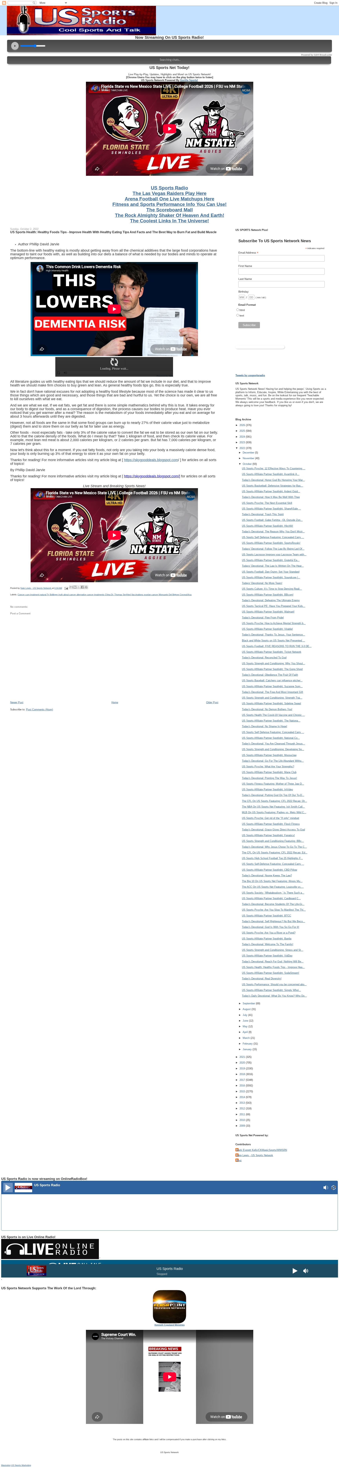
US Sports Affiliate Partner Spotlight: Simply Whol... (271, 990)
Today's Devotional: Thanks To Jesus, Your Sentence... (273, 634)
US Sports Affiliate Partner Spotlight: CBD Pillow (269, 869)
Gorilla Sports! (189, 80)
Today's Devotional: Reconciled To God (264, 657)
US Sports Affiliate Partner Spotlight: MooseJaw (269, 755)
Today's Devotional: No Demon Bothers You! (267, 709)
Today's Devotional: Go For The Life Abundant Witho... (273, 760)
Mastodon (6, 1465)
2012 (243, 1108)
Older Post (212, 702)
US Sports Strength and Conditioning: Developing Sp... (273, 749)
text (242, 315)
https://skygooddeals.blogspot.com (151, 460)
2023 (243, 442)
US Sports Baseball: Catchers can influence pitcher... (272, 680)
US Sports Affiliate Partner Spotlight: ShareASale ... (271, 508)
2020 (243, 1062)
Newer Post (16, 702)
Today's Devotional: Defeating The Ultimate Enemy (271, 600)
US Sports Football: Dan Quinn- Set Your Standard (270, 571)
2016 (243, 1085)
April (246, 1032)
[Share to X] (79, 587)
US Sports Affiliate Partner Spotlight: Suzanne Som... (272, 686)
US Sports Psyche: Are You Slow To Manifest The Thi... (274, 909)
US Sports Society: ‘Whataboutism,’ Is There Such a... (273, 892)
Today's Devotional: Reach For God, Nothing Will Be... (272, 961)
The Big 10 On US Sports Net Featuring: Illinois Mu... (272, 881)
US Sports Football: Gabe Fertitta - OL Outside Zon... (272, 520)
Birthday (243, 291)
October (247, 463)
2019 (243, 1068)
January (247, 1049)
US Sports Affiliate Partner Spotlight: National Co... (271, 737)
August (247, 1009)
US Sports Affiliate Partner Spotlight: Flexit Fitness (271, 823)
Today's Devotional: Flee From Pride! (263, 617)
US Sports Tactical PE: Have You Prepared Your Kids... (273, 606)
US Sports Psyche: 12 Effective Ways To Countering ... (273, 468)
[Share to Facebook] (82, 587)
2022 (243, 448)
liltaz (239, 1160)
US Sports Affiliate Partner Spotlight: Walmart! (268, 611)
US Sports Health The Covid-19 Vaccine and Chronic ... (273, 715)
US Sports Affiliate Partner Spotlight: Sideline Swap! (271, 703)
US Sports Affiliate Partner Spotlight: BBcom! (267, 594)
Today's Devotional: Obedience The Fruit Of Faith (270, 674)
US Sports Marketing (21, 1465)
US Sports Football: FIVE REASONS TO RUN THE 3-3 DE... (277, 646)
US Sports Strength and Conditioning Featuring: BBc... (273, 841)
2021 (243, 1056)
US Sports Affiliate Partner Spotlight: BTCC (266, 915)
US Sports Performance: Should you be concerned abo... (274, 984)
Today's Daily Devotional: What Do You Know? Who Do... (274, 995)
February (248, 1043)
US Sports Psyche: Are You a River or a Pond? (268, 932)
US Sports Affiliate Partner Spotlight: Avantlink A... (270, 474)
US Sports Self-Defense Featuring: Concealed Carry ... (273, 863)
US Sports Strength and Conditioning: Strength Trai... (272, 697)
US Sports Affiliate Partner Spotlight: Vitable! (267, 628)
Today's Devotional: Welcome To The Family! (267, 944)
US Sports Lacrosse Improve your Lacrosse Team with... (274, 554)
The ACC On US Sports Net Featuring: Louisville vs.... (273, 886)
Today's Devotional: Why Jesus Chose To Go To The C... (274, 846)
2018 (243, 1074)
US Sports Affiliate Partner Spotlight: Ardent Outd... (271, 491)
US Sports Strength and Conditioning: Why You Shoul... (273, 663)
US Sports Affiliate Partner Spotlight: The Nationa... (271, 720)
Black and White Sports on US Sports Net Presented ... (273, 640)
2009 (243, 1125)
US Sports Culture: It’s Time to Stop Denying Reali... (272, 588)
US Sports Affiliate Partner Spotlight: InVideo (267, 789)
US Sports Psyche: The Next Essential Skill (267, 502)
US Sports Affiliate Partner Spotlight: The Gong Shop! (272, 669)
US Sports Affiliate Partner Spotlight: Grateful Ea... (271, 560)
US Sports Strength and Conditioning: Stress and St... (272, 949)
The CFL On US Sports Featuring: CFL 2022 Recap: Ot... (274, 801)
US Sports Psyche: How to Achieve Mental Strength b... (274, 623)
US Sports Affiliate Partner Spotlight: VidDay (267, 955)
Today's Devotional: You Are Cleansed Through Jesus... (273, 743)
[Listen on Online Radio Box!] (334, 1188)
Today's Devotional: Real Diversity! (262, 978)
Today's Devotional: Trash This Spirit (263, 514)
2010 (243, 1120)
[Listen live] (8, 1187)
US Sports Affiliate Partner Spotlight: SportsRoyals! (271, 542)
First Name (245, 265)
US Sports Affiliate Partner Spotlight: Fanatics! (268, 835)
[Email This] (71, 587)
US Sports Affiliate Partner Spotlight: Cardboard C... (271, 898)
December (249, 452)
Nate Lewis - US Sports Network (254, 1155)
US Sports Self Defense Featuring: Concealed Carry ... (273, 537)
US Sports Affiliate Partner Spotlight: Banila (266, 938)
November (249, 458)
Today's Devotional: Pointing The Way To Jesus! (269, 778)
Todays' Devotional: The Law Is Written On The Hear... (273, 565)
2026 (243, 425)
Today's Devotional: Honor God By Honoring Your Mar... (273, 480)
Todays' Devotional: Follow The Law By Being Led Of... (273, 548)
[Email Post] (66, 588)
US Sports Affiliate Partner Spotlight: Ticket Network (271, 651)
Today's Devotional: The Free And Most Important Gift (272, 692)
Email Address (248, 253)
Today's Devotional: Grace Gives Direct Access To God (273, 829)
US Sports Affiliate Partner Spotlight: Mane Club (269, 772)
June (246, 1020)
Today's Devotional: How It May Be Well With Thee (271, 497)
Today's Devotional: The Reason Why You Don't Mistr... (273, 531)
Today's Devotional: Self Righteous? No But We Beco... (273, 921)
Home (114, 702)
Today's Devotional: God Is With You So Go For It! (270, 927)
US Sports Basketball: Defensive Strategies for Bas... (272, 485)
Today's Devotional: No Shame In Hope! (264, 726)
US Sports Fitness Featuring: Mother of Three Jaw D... (273, 783)
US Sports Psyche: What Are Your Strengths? (268, 766)
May (245, 1026)
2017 (243, 1079)
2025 (243, 430)
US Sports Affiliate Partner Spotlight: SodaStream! (270, 972)
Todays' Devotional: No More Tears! (262, 583)
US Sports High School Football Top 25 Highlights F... (272, 858)
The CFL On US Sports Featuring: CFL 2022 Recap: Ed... (274, 852)
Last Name (245, 278)
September (249, 1003)
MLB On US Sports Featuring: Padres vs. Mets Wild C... (274, 812)
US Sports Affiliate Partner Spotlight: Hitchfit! (267, 525)
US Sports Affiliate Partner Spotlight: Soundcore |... (271, 577)
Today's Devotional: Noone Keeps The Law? (267, 875)
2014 (243, 1097)
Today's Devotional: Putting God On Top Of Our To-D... (273, 795)
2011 (243, 1114)
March (247, 1037)
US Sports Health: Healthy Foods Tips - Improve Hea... (273, 967)
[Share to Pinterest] (86, 587)
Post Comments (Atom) (39, 709)
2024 (243, 436)
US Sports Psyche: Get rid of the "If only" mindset (270, 818)
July (245, 1015)
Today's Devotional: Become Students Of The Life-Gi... (273, 904)
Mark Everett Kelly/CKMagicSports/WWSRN (261, 1150)
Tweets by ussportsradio (250, 375)
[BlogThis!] (75, 587)
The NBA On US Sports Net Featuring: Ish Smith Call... (273, 806)
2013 (243, 1102)
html (242, 310)
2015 (243, 1091)
